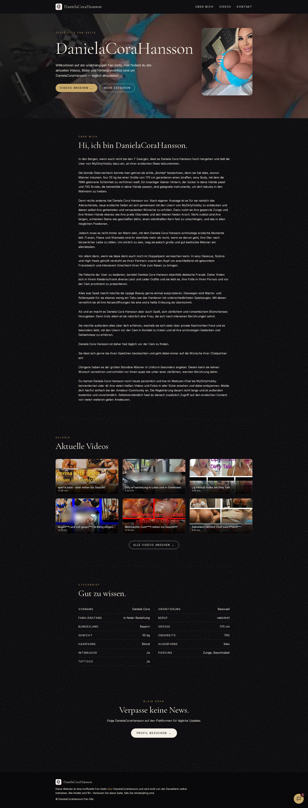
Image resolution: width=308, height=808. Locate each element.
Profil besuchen (154, 732)
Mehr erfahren (117, 87)
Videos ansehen (76, 87)
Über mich (204, 6)
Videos (225, 6)
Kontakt (244, 6)
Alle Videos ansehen (154, 544)
